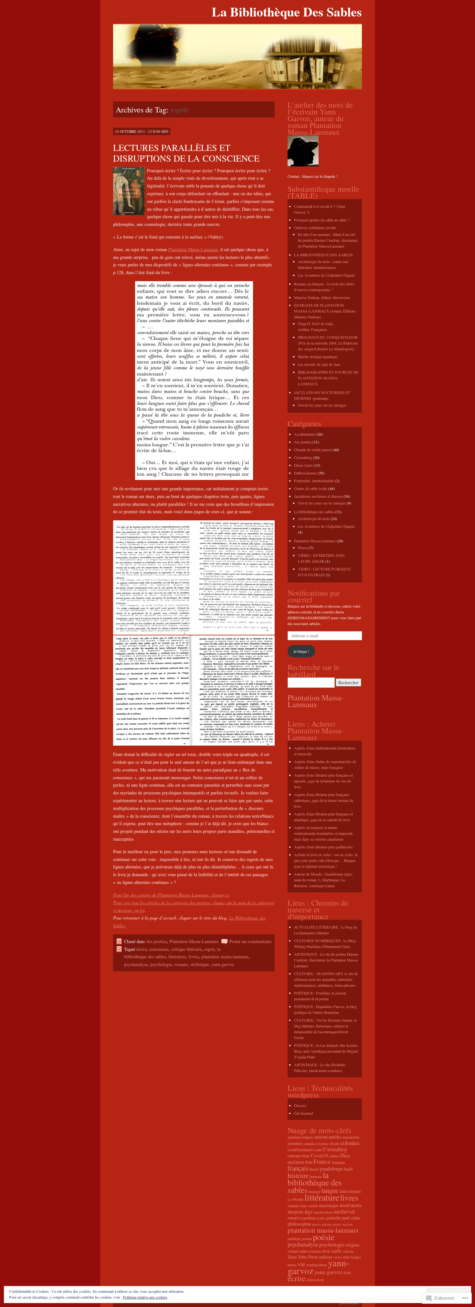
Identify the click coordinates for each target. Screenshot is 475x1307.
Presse (303, 547)
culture (334, 1155)
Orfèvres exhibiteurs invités (315, 227)
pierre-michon (343, 1224)
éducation (315, 1279)
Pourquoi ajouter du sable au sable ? (321, 219)
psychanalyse (136, 964)
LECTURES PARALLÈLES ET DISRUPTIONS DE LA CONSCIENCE (186, 152)
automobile (351, 1137)
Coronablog (303, 457)
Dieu (345, 1155)
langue (330, 1190)
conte (318, 1149)
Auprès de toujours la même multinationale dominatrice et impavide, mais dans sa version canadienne (324, 833)
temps (356, 1257)
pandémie (308, 1217)
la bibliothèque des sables (315, 1182)
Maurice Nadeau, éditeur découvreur (322, 297)
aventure (295, 1143)
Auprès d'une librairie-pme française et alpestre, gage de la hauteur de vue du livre (323, 780)
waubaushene (316, 1264)
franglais (338, 1162)
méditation (323, 1212)
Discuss (300, 1105)
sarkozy (326, 1257)
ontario (294, 1218)
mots (356, 1205)
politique (294, 1238)
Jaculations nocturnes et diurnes (318, 496)
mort (344, 1205)
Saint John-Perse (303, 1257)
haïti (348, 1168)
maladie (293, 1205)
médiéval (344, 1211)
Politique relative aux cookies (145, 1297)
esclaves (296, 1161)
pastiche (333, 1218)
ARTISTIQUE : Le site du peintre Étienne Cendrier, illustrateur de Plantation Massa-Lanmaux (326, 959)
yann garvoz (328, 1272)
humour (316, 1176)
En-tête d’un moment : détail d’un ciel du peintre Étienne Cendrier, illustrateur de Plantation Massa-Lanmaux (328, 240)
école (347, 1272)
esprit (210, 949)
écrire (141, 949)
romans (181, 964)
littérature (177, 956)
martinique (329, 1205)
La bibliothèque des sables (314, 511)
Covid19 (319, 1155)
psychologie (161, 964)
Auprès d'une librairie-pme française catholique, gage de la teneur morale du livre (323, 800)
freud (314, 1169)
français (298, 1168)
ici (142, 910)
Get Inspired (303, 1113)
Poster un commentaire (250, 941)
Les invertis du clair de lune (319, 364)
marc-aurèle (309, 1205)
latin (344, 1191)
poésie (323, 1237)
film (308, 1162)
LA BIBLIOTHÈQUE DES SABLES (323, 254)
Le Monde (295, 1199)
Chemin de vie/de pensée (313, 449)
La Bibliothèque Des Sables (287, 11)
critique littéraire (186, 949)
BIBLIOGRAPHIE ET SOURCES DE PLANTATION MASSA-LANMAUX (328, 377)
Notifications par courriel (314, 596)
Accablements (304, 434)
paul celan (351, 1218)
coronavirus (299, 1155)
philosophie (299, 1223)
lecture (355, 1191)
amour (321, 1136)
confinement (300, 1149)
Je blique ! (301, 651)
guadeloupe (331, 1168)
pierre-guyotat (322, 1224)
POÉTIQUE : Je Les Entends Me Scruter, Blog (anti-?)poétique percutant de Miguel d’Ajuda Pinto (326, 1051)
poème (307, 1238)
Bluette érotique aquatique (317, 356)
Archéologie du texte (314, 518)
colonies (350, 1143)
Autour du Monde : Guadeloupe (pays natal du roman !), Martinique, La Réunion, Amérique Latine (323, 879)
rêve (326, 1251)
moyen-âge (300, 1211)
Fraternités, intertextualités (314, 480)
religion (352, 1245)
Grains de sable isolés (310, 488)
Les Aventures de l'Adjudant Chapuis (326, 526)
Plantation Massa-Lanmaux (193, 249)
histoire (298, 1175)
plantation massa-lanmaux (224, 956)
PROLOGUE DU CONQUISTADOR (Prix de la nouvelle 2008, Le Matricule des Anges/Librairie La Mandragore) (328, 343)
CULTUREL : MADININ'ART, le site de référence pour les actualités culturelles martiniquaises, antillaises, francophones (326, 979)
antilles (335, 1137)
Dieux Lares (303, 465)
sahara (348, 1251)
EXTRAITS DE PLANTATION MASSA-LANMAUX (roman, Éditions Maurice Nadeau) (325, 311)
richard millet (298, 1251)
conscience (159, 949)
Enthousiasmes (305, 472)
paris (321, 1218)
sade (336, 1250)
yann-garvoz (222, 964)
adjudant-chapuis (300, 1137)
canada (309, 1143)
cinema (321, 1143)
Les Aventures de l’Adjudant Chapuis (326, 275)
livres (194, 956)
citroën (334, 1143)
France (322, 1161)
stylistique (199, 964)
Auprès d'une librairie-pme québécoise (323, 846)
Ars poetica (156, 941)
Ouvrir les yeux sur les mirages (322, 405)
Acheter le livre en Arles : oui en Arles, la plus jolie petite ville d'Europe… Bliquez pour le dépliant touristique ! (325, 860)
